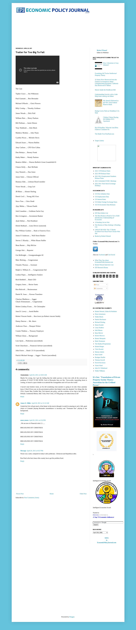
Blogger (71, 617)
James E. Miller (25, 403)
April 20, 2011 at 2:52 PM (37, 420)
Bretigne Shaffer (100, 357)
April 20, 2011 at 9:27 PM (35, 451)
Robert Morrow (100, 336)
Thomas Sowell (100, 360)
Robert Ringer (99, 346)
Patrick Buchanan (100, 319)
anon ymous (24, 420)
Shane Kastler (99, 325)
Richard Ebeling (100, 322)
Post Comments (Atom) (31, 497)
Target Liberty (99, 140)
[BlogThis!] (21, 363)
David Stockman (100, 363)
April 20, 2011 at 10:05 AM (38, 375)
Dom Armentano (100, 314)
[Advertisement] (68, 31)
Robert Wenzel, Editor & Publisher (106, 311)
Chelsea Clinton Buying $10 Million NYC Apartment (110, 119)
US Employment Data (102, 197)
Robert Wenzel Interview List (104, 265)
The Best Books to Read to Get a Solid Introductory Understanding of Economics (107, 217)
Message (23, 451)
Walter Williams (100, 371)
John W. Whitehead (101, 368)
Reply (22, 396)
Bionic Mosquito (100, 338)
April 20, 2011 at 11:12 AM (40, 403)
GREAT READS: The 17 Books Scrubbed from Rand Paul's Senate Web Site (107, 231)
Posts (97, 285)
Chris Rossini (99, 349)
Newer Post (19, 494)
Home (52, 494)
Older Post (83, 494)
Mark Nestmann (100, 341)
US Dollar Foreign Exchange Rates (106, 202)
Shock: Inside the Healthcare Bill (105, 90)
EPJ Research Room (101, 267)
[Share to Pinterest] (26, 363)
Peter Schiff (98, 354)
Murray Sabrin (99, 352)
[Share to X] (22, 363)
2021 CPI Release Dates (102, 171)
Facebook (102, 255)
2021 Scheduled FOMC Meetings (105, 181)
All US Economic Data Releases (105, 205)
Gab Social (111, 255)
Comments (99, 288)
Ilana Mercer (99, 333)
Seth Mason (98, 330)
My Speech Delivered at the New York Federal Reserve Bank (110, 102)
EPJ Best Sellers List (101, 213)
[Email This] (19, 363)
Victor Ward (99, 365)
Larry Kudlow (99, 327)
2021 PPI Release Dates (102, 173)
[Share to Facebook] (24, 363)
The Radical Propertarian (103, 344)
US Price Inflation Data (102, 194)
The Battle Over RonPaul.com (104, 134)
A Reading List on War (102, 222)
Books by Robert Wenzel (103, 236)
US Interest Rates (100, 199)
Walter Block (99, 317)
